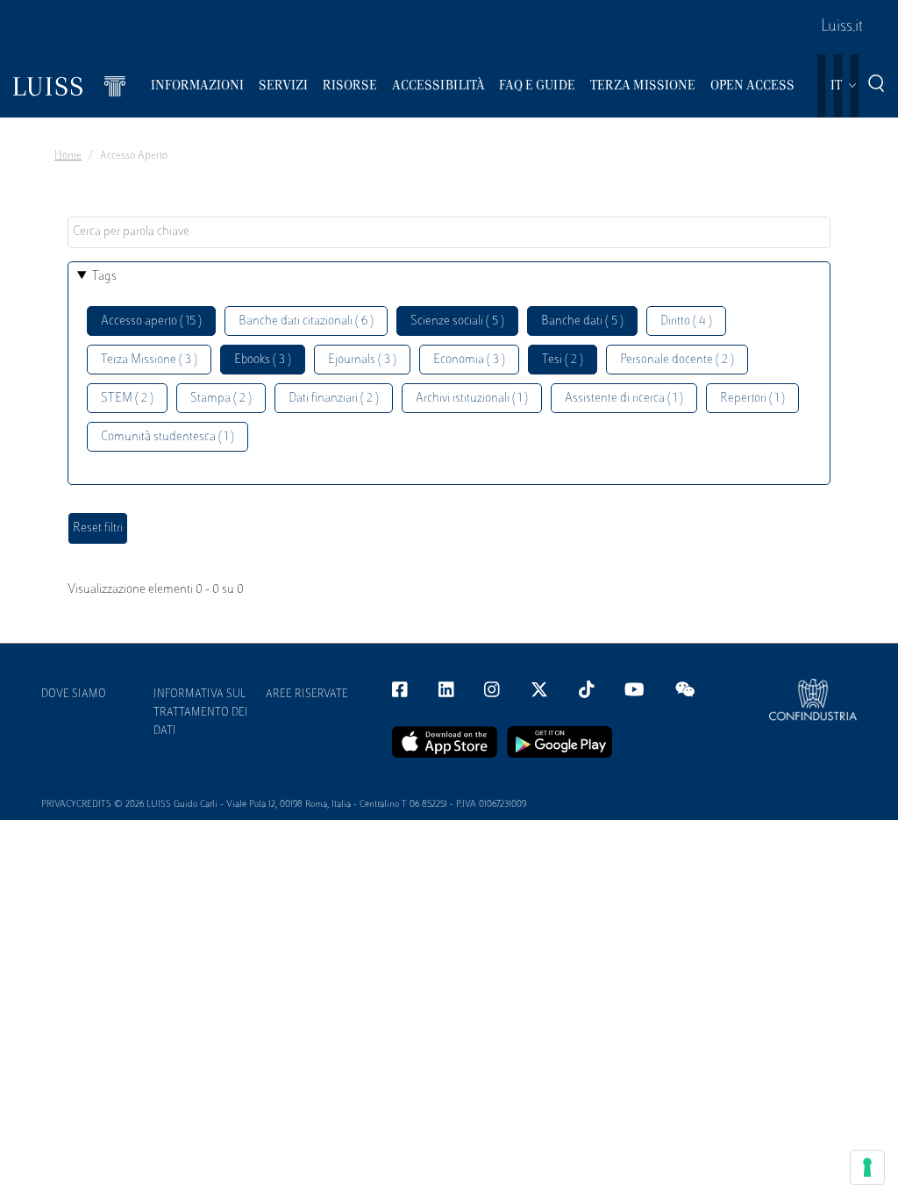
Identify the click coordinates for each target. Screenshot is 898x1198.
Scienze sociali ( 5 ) (457, 321)
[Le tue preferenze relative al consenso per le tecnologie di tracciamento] (867, 1167)
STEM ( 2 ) (127, 398)
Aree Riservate (307, 694)
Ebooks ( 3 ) (262, 360)
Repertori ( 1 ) (752, 398)
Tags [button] (104, 276)
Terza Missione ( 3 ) (149, 360)
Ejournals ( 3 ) (362, 360)
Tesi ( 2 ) (562, 360)
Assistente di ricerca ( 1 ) (624, 398)
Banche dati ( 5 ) (582, 321)
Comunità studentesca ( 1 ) (167, 437)
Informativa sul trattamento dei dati (200, 713)
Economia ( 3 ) (469, 360)
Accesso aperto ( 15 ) (151, 321)
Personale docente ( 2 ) (677, 360)
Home (68, 156)
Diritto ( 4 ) (686, 321)
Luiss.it (842, 27)
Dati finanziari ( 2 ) (334, 398)
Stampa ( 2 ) (221, 398)
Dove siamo (73, 694)
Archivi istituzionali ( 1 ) (472, 398)
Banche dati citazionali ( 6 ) (306, 321)
